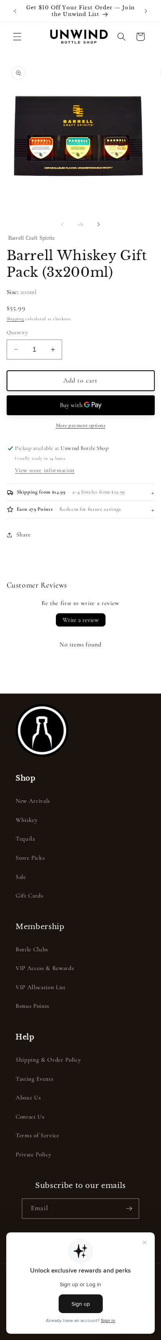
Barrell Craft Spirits (31, 238)
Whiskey (27, 819)
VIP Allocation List (41, 987)
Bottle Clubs (32, 949)
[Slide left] (62, 224)
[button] (17, 36)
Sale (21, 876)
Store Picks (30, 857)
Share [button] (23, 534)
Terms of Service (37, 1135)
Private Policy (33, 1154)
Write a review (81, 620)
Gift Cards (29, 895)
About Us (28, 1097)
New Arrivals (33, 800)
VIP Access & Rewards (45, 968)
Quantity (17, 332)
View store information (45, 470)
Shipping (15, 318)
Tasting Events (34, 1078)
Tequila (25, 838)
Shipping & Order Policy (48, 1059)
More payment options (81, 425)
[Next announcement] (146, 10)
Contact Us (30, 1116)
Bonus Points (32, 1005)
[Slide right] (98, 224)
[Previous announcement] (15, 10)
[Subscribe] (129, 1208)
